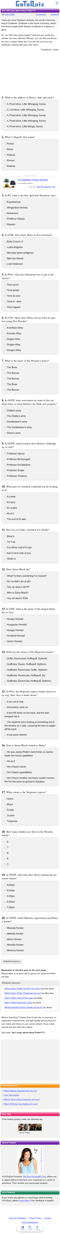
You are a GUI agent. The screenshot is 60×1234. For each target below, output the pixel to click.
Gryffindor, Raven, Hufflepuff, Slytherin (26, 664)
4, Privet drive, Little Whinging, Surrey (26, 121)
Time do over (13, 296)
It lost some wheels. (16, 735)
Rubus (10, 143)
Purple (10, 810)
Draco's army (13, 433)
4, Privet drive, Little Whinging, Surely (26, 115)
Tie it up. (11, 542)
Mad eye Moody (14, 258)
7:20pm (10, 907)
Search (30, 1229)
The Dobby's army (16, 416)
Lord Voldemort (14, 264)
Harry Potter (10, 14)
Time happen (13, 307)
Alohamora (12, 213)
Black (9, 804)
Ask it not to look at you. (18, 553)
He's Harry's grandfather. (19, 772)
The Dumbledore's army (19, 427)
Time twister (12, 290)
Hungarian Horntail (16, 624)
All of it (10, 513)
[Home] (30, 4)
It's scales (11, 508)
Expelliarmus (13, 202)
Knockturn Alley (14, 328)
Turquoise (11, 821)
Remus (10, 160)
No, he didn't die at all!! (18, 581)
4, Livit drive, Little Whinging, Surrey (25, 109)
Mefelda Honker (14, 933)
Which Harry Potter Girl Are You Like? (22, 988)
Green (9, 799)
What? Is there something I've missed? (26, 576)
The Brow (11, 367)
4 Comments (41, 14)
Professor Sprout (15, 453)
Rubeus (10, 155)
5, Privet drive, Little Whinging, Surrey (26, 104)
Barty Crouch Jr (14, 241)
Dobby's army (13, 410)
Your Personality (11, 1095)
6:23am (10, 902)
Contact (47, 1218)
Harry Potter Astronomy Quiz (18, 1002)
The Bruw (11, 384)
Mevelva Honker (15, 950)
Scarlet (10, 815)
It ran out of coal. (15, 701)
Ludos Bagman (14, 247)
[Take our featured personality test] (30, 1160)
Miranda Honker (15, 928)
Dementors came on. (17, 707)
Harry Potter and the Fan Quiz (19, 998)
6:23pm (10, 896)
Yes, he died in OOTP (17, 587)
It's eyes (10, 502)
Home (23, 1229)
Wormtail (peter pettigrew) (19, 253)
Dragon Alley (13, 344)
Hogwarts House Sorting (34, 179)
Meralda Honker (15, 945)
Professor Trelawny (16, 476)
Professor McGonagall (18, 459)
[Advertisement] (30, 73)
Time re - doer (13, 301)
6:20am (10, 890)
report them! (24, 1200)
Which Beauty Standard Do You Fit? (20, 1091)
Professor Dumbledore (18, 465)
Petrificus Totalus (15, 219)
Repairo (10, 224)
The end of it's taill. (16, 519)
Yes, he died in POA (17, 598)
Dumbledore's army (16, 421)
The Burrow (12, 378)
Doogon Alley (13, 350)
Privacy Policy (35, 1218)
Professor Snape (15, 470)
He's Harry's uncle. (16, 766)
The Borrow (12, 373)
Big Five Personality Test (34, 1176)
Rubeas (10, 166)
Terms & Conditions (18, 1218)
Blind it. (10, 536)
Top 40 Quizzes (44, 186)
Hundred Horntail (15, 635)
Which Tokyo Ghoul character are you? (22, 1099)
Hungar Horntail (14, 630)
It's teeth (10, 496)
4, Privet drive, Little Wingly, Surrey (24, 126)
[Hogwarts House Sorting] (9, 182)
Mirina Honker (14, 939)
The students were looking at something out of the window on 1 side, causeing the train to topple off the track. (30, 726)
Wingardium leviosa (17, 207)
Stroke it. (11, 558)
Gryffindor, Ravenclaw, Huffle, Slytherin (26, 670)
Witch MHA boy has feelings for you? (21, 1104)
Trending (37, 1229)
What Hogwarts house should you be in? (24, 1007)
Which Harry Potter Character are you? (23, 993)
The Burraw (12, 390)
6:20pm (10, 885)
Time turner (12, 285)
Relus (9, 149)
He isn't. (10, 761)
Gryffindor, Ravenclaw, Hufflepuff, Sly (25, 675)
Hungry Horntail (14, 619)
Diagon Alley (13, 339)
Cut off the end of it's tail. (19, 547)
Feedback (55, 14)
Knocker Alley (13, 333)
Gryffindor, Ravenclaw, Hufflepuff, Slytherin (28, 681)
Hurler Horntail (14, 641)
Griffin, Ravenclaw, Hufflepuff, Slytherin (26, 658)
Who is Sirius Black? (17, 592)
